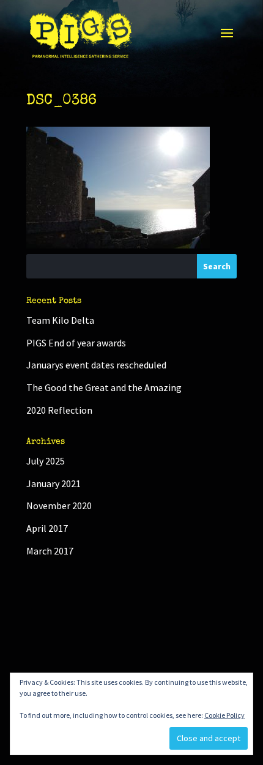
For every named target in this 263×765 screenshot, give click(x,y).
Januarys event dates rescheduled (96, 365)
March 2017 (49, 551)
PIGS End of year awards (76, 343)
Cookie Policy (224, 715)
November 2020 (59, 505)
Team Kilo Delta (60, 320)
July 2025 (45, 461)
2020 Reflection (59, 410)
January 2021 (53, 483)
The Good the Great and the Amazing (104, 387)
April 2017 (47, 528)
